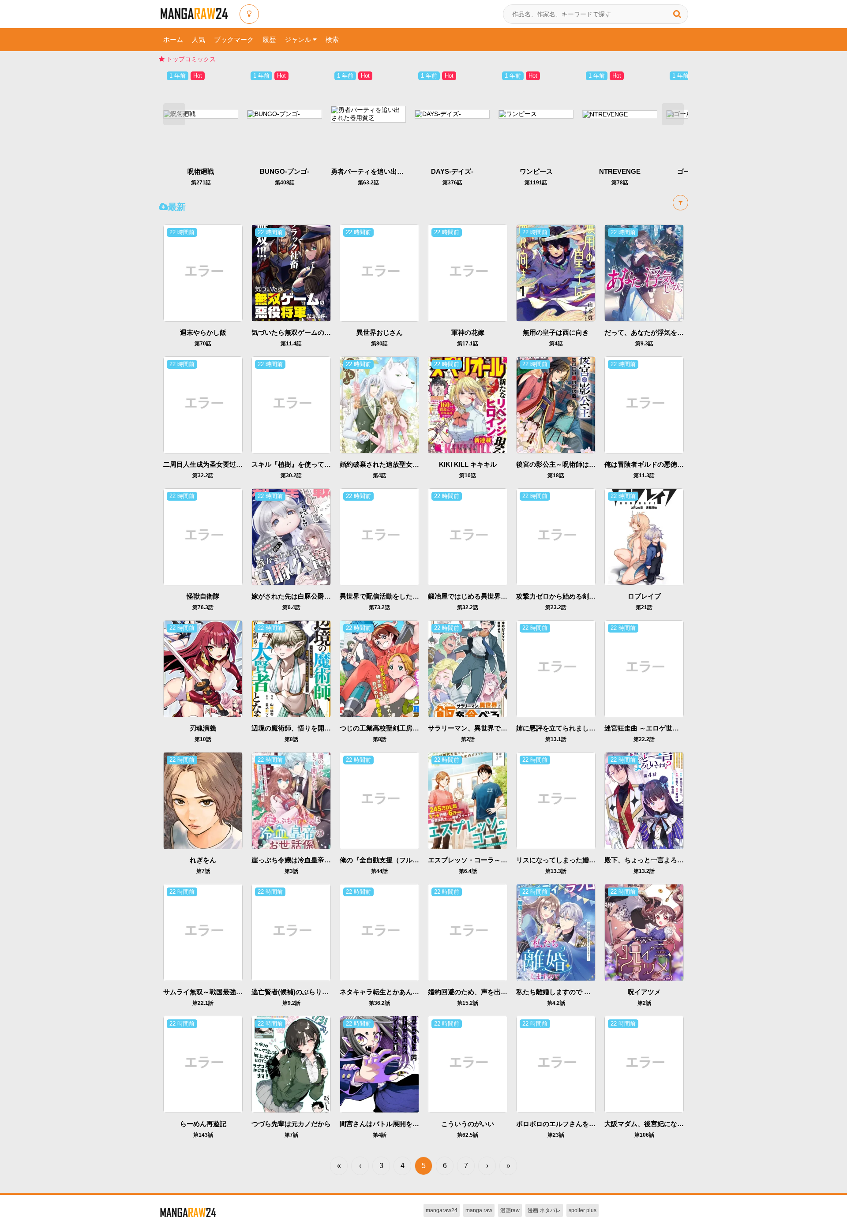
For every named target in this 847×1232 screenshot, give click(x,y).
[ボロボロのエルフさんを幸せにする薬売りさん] (556, 1063)
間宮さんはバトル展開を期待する (389, 1123)
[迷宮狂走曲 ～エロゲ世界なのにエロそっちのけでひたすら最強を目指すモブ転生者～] (644, 668)
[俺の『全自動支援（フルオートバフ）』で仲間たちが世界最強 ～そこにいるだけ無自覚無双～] (379, 800)
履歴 (269, 39)
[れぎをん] (203, 800)
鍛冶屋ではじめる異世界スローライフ (484, 596)
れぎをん (203, 860)
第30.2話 (291, 475)
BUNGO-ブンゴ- (284, 171)
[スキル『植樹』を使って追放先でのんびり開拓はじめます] (291, 404)
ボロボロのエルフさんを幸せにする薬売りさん (585, 1123)
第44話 (379, 871)
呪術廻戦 (200, 171)
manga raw (478, 1210)
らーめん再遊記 (203, 1123)
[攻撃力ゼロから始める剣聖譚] (556, 536)
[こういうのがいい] (467, 1063)
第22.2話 (644, 739)
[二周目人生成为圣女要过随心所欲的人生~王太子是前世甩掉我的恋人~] (203, 404)
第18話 (555, 475)
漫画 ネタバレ (544, 1210)
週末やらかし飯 (203, 332)
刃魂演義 (203, 728)
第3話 (291, 871)
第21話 (644, 607)
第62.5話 (467, 1135)
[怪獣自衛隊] (203, 536)
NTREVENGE (620, 171)
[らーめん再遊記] (203, 1063)
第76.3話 (203, 607)
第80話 (379, 344)
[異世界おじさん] (379, 272)
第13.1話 (555, 739)
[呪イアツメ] (644, 932)
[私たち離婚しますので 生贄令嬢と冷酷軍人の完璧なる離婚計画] (556, 932)
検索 (332, 39)
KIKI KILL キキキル (468, 464)
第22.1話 (203, 1003)
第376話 (452, 183)
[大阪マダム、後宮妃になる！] (644, 1063)
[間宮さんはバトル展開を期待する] (379, 1063)
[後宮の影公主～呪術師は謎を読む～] (556, 404)
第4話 (556, 344)
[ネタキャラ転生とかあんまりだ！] (379, 932)
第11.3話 (644, 475)
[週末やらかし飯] (203, 272)
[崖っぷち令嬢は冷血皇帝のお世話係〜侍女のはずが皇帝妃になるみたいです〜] (291, 800)
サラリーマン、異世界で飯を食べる (481, 728)
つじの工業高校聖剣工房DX (381, 728)
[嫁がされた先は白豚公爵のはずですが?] (291, 536)
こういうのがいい (467, 1123)
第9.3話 (644, 344)
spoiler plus (582, 1210)
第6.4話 (291, 607)
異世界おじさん (379, 332)
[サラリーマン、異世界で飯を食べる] (467, 668)
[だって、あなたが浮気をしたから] (644, 272)
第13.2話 (644, 871)
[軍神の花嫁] (467, 272)
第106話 (644, 1135)
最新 (177, 207)
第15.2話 (467, 1003)
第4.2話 (556, 1003)
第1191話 (536, 183)
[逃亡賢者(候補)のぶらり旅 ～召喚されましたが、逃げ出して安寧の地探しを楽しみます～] (291, 932)
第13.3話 (555, 871)
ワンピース (536, 171)
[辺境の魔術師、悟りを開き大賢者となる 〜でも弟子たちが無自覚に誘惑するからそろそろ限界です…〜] (291, 668)
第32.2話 (203, 475)
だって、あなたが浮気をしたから (654, 332)
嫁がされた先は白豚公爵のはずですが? (309, 596)
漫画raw (510, 1210)
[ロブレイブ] (644, 536)
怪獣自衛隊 (203, 596)
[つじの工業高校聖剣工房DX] (379, 668)
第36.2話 (379, 1003)
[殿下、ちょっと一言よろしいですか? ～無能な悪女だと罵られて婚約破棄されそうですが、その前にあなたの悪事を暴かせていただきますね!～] (644, 800)
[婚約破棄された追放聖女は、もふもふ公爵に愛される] (379, 404)
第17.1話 (467, 344)
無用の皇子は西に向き (556, 332)
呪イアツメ (644, 992)
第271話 (201, 183)
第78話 (619, 183)
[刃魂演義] (203, 668)
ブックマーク (234, 39)
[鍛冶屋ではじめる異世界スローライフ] (467, 536)
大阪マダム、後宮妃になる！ (647, 1123)
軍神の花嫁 (467, 332)
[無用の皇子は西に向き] (556, 272)
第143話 (203, 1135)
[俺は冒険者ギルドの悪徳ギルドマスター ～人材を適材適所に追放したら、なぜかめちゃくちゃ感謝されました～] (644, 404)
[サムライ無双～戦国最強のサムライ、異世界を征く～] (203, 932)
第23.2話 (555, 607)
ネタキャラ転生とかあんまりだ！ (389, 992)
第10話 (467, 475)
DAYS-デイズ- (452, 171)
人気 (198, 39)
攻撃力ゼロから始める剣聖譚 (559, 596)
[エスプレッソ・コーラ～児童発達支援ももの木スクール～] (467, 800)
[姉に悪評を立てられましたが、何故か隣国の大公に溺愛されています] (556, 668)
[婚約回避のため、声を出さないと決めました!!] (467, 932)
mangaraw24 (441, 1210)
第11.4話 (291, 344)
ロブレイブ (644, 596)
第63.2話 (368, 183)
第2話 (468, 739)
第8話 (291, 739)
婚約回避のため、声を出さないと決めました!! (496, 992)
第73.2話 (379, 607)
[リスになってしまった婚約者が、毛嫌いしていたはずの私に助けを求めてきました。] (556, 800)
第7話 (203, 871)
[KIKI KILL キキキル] (467, 404)
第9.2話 (291, 1003)
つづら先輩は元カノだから (291, 1123)
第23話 (555, 1135)
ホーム (173, 39)
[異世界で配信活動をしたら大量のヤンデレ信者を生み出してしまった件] (379, 536)
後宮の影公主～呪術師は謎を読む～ (569, 464)
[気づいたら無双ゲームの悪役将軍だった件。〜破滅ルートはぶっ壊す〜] (291, 272)
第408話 (285, 183)
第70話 (203, 344)
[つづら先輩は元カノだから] (291, 1063)
